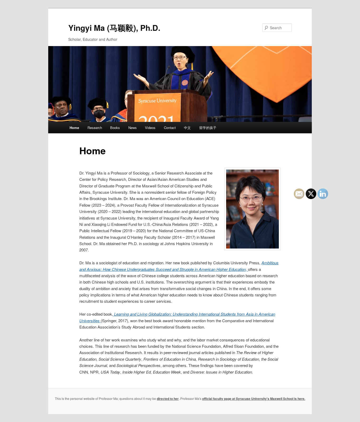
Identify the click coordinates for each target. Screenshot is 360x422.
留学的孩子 (207, 127)
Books (115, 127)
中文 (187, 127)
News (132, 127)
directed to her (168, 398)
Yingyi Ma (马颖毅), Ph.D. (114, 27)
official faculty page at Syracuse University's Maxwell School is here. (253, 398)
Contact (170, 127)
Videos (150, 127)
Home (74, 127)
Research (94, 127)
